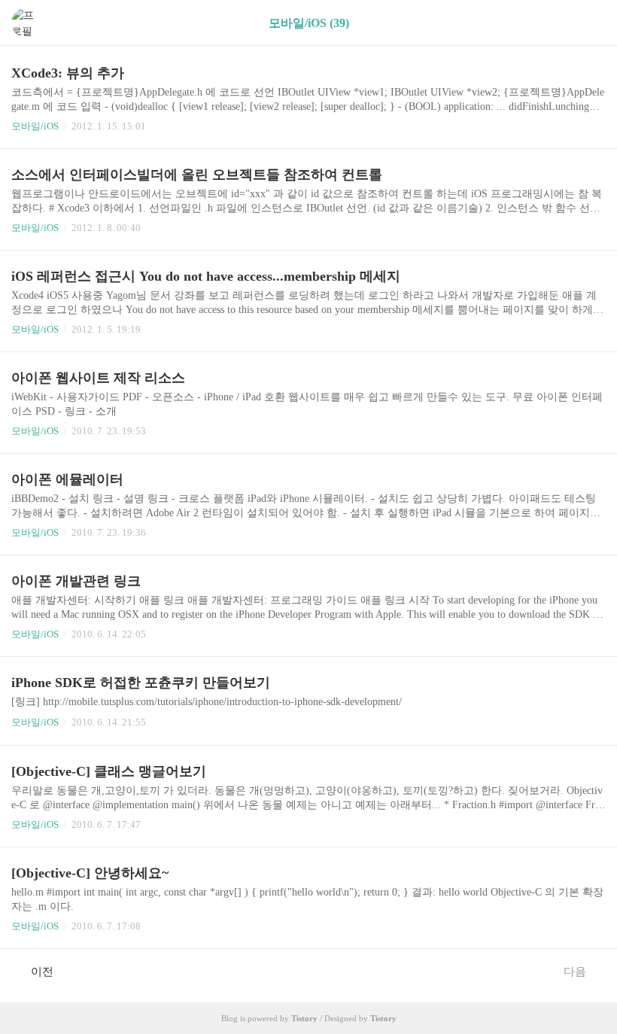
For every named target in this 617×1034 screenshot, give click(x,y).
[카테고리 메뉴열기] (591, 23)
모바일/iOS (35, 126)
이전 (42, 972)
